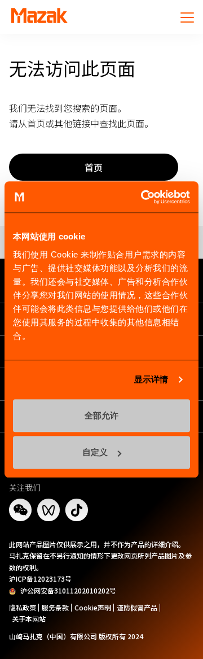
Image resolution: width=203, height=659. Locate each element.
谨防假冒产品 (137, 607)
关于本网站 (29, 618)
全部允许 (101, 415)
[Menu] (187, 17)
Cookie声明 (92, 607)
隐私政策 (22, 607)
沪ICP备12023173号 (40, 578)
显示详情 (151, 379)
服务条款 (55, 607)
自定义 (95, 452)
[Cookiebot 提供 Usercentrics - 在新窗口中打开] (143, 197)
